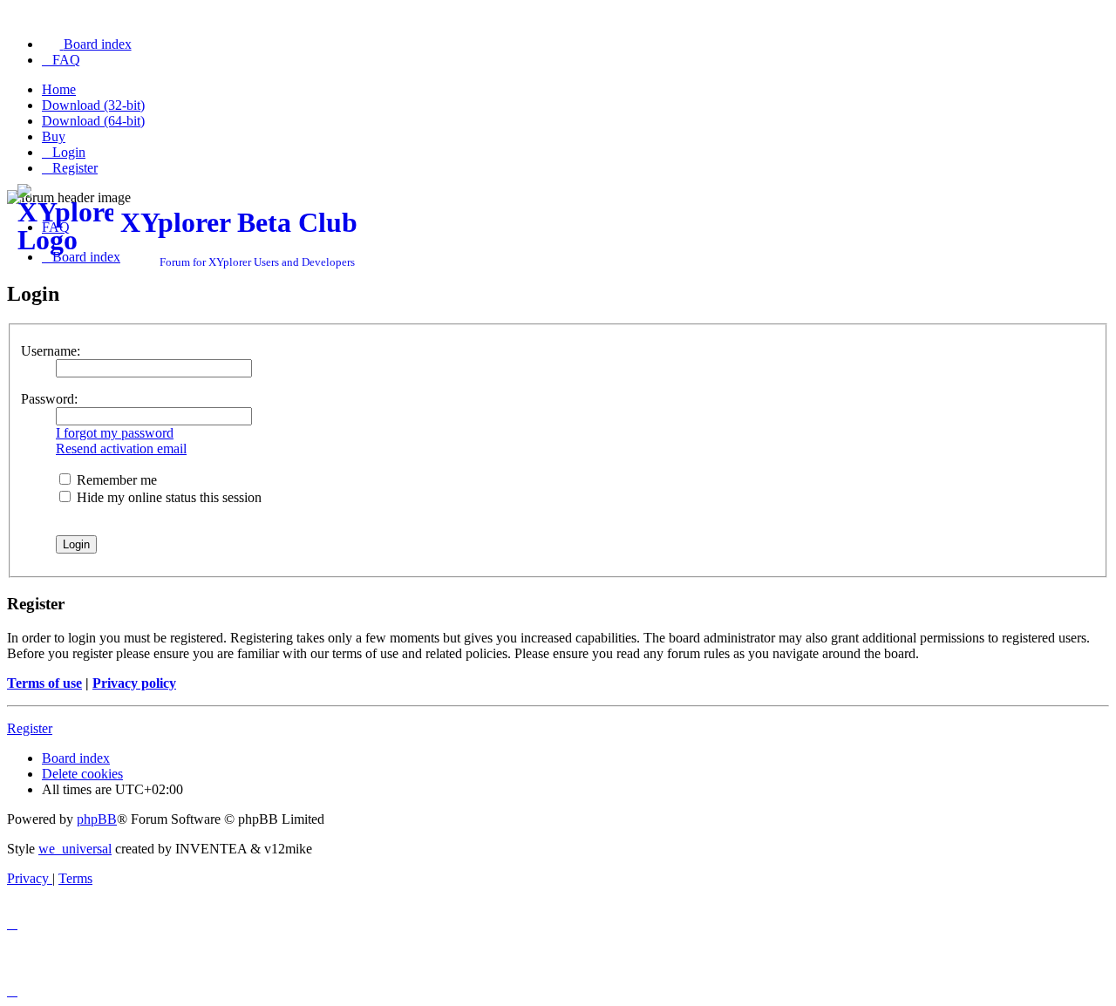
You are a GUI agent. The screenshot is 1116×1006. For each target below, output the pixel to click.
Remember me (115, 479)
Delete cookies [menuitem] (82, 773)
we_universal (75, 848)
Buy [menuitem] (53, 136)
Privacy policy (134, 683)
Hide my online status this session (167, 497)
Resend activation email (121, 448)
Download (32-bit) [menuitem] (93, 105)
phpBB (97, 819)
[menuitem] (87, 44)
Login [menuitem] (68, 152)
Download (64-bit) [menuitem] (93, 120)
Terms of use (44, 683)
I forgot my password (115, 432)
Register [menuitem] (75, 167)
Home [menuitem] (59, 89)
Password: (49, 398)
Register (29, 728)
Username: (50, 350)
